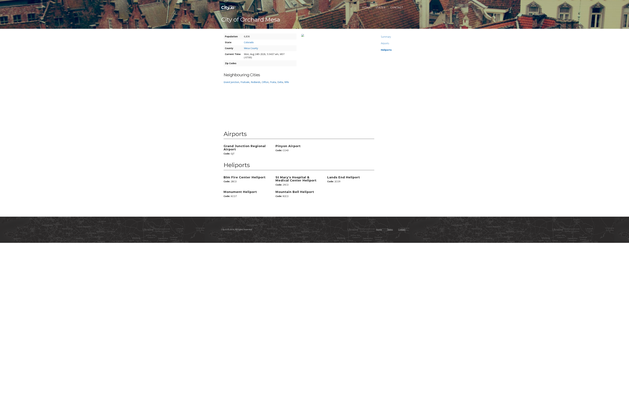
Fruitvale (244, 82)
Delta (280, 82)
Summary (386, 36)
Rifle (286, 82)
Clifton (265, 82)
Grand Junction (231, 82)
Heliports (386, 49)
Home (366, 7)
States (380, 7)
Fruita (273, 82)
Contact (396, 7)
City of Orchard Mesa (250, 19)
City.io (227, 7)
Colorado (249, 42)
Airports (385, 43)
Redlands (255, 82)
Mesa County (251, 48)
